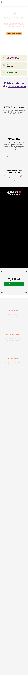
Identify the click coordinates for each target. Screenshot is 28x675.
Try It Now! (14, 279)
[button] (26, 2)
